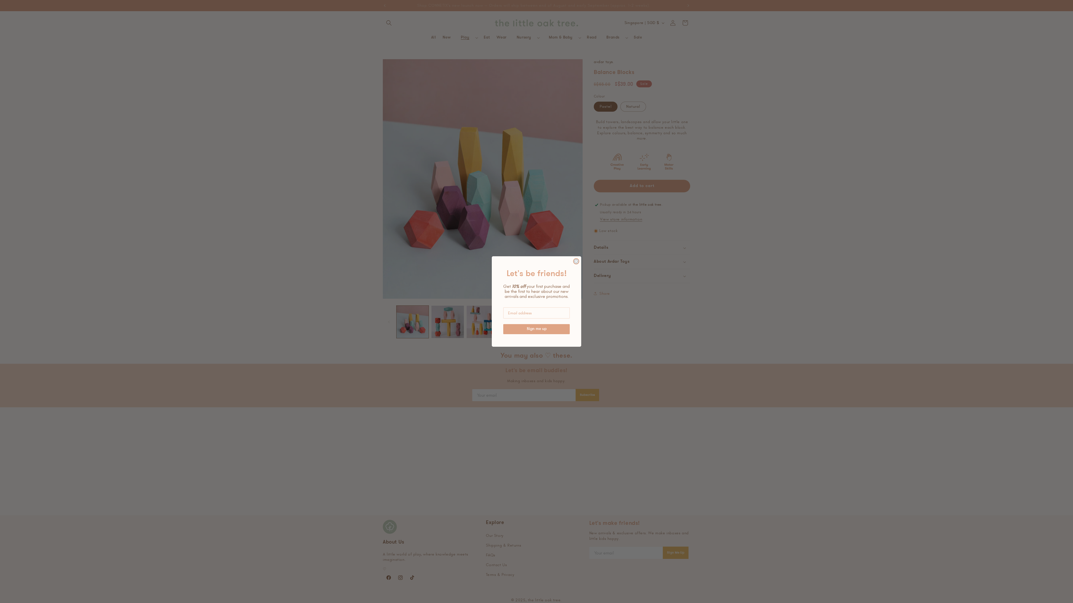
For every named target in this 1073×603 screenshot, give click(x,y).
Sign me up (537, 329)
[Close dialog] (576, 261)
